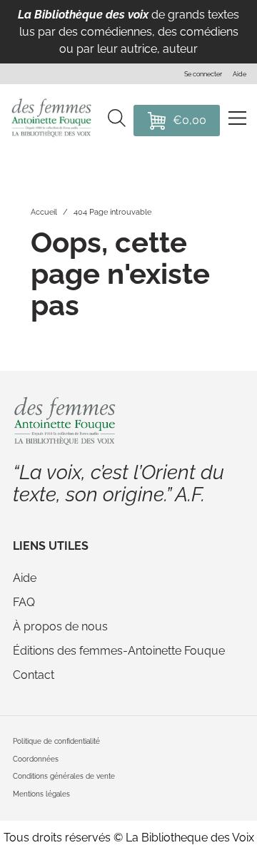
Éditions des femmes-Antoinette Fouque (119, 650)
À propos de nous (60, 626)
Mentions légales (41, 794)
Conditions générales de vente (64, 776)
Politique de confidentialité (56, 741)
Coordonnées (36, 759)
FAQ (24, 602)
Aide (24, 578)
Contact (33, 675)
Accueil (44, 212)
